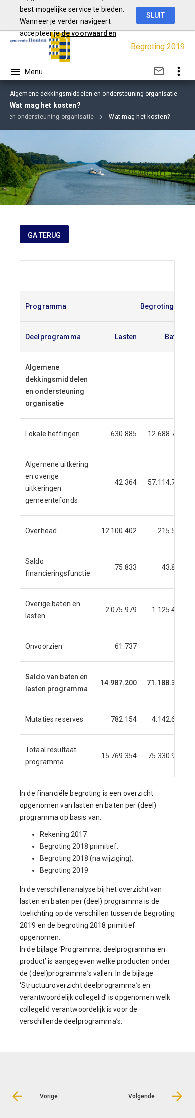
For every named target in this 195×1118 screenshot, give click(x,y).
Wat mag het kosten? (139, 116)
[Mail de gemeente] (159, 73)
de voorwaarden (89, 33)
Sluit (155, 15)
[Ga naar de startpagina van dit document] (40, 47)
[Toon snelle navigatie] (179, 71)
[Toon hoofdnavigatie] (26, 72)
